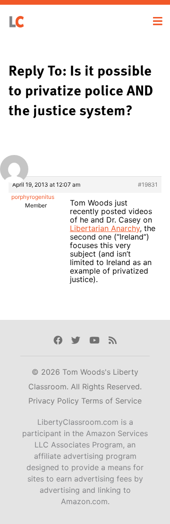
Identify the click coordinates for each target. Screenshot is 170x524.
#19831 (148, 184)
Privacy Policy (54, 400)
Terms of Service (111, 400)
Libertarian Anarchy (105, 228)
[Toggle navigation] (157, 21)
